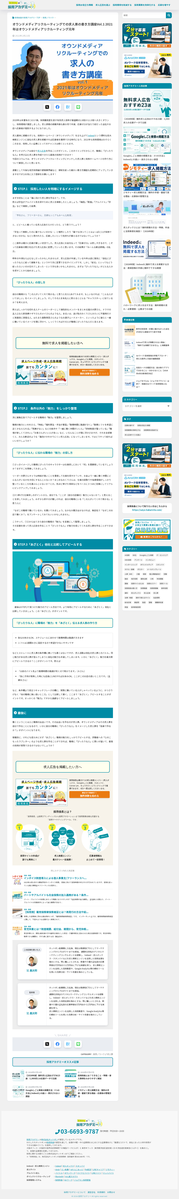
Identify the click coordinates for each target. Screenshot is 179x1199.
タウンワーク (69, 1173)
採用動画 (144, 588)
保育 (144, 574)
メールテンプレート (154, 569)
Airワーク (68, 1180)
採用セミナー (151, 583)
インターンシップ (131, 564)
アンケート (138, 560)
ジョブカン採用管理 (82, 1180)
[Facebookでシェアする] (57, 107)
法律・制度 (129, 597)
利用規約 (101, 1192)
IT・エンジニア (162, 555)
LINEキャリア (98, 1169)
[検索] (169, 15)
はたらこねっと (76, 1169)
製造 (143, 602)
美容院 (136, 602)
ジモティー (110, 1169)
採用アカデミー (33, 1139)
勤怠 (126, 579)
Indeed (91, 135)
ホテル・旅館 (129, 569)
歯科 (126, 593)
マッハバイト (108, 1173)
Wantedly (59, 1176)
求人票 (110, 1054)
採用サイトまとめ (137, 583)
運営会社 (91, 1192)
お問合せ (111, 1192)
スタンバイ (160, 564)
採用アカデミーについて (75, 1192)
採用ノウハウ (99, 1054)
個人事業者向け (154, 574)
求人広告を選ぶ (103, 4)
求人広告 (41, 150)
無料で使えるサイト (143, 597)
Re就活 (88, 1169)
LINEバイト (96, 1173)
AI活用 (127, 555)
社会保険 (156, 597)
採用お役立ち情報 (84, 4)
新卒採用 (164, 588)
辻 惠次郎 (32, 1013)
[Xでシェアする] (47, 107)
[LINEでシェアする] (78, 107)
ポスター (140, 569)
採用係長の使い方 (131, 588)
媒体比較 (144, 579)
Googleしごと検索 (146, 555)
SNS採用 (128, 560)
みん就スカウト (71, 1176)
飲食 (126, 607)
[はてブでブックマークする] (67, 107)
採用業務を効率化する (144, 4)
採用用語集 (154, 588)
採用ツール (164, 583)
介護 (138, 574)
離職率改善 (159, 602)
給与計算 (128, 602)
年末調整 (160, 579)
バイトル (59, 1173)
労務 (165, 574)
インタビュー (150, 560)
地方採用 (134, 579)
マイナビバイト (83, 1173)
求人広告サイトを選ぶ (132, 435)
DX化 (134, 555)
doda (57, 1169)
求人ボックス (136, 593)
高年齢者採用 (136, 607)
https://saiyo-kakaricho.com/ (147, 509)
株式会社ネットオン (49, 1139)
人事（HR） (129, 574)
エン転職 (65, 1169)
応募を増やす (164, 4)
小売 (151, 579)
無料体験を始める (89, 372)
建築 (126, 583)
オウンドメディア (146, 564)
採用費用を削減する (122, 4)
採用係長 (50, 1142)
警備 (150, 602)
